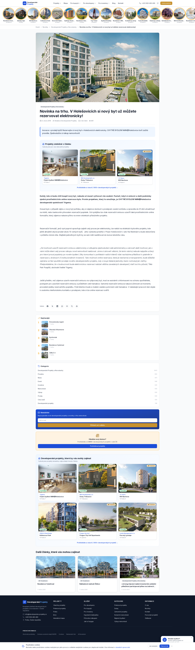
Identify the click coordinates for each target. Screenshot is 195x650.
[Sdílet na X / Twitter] (52, 306)
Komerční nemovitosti (121, 615)
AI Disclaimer (82, 634)
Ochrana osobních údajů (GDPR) (46, 634)
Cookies (61, 634)
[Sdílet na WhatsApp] (62, 306)
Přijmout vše (164, 646)
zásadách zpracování (122, 647)
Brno (54, 615)
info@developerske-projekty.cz (36, 614)
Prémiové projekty (59, 608)
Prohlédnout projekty (97, 446)
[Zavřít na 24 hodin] (191, 638)
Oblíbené (148, 618)
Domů (38, 27)
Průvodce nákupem (90, 618)
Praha (55, 612)
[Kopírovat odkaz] (72, 306)
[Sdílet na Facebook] (48, 306)
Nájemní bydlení (119, 618)
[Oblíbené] (158, 3)
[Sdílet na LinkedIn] (57, 306)
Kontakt (120, 3)
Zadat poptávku (166, 3)
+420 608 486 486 (31, 617)
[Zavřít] (172, 646)
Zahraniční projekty (120, 612)
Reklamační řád (71, 634)
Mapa (66, 3)
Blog (113, 3)
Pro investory (103, 3)
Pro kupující (74, 3)
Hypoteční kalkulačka (91, 615)
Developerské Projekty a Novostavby (64, 27)
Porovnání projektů (151, 615)
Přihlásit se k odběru (97, 425)
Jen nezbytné (153, 646)
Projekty (56, 3)
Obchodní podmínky (29, 634)
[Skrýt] (192, 8)
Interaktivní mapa (59, 618)
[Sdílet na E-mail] (67, 306)
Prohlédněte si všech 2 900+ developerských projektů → (97, 187)
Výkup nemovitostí (120, 621)
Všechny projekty (59, 605)
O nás (147, 605)
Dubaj (116, 608)
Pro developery (88, 3)
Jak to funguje (89, 621)
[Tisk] (77, 306)
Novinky (45, 27)
